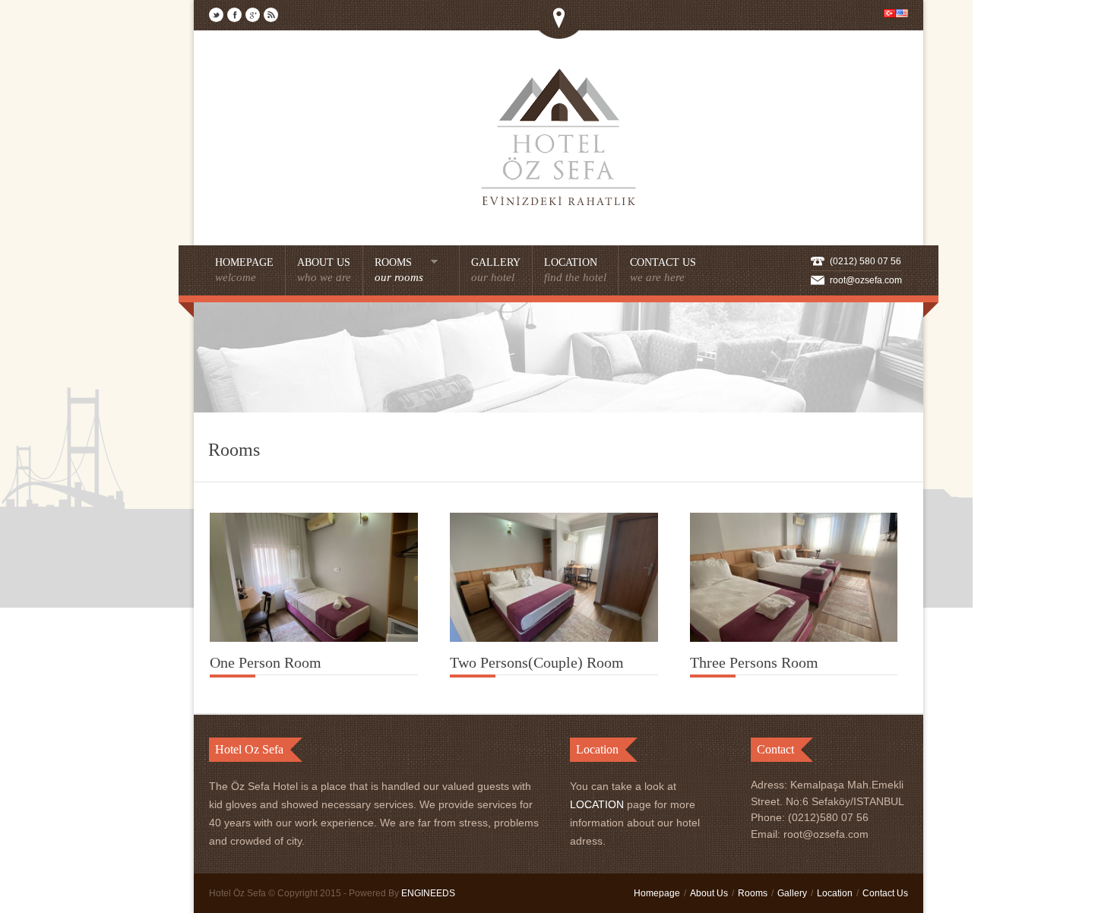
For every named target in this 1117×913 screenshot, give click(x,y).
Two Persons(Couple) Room (537, 662)
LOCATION (597, 804)
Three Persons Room (754, 662)
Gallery (792, 893)
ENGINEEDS (428, 893)
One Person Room (265, 662)
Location (835, 893)
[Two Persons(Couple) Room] (554, 638)
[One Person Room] (314, 638)
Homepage (657, 893)
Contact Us (885, 893)
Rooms (752, 893)
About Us (709, 893)
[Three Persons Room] (794, 638)
